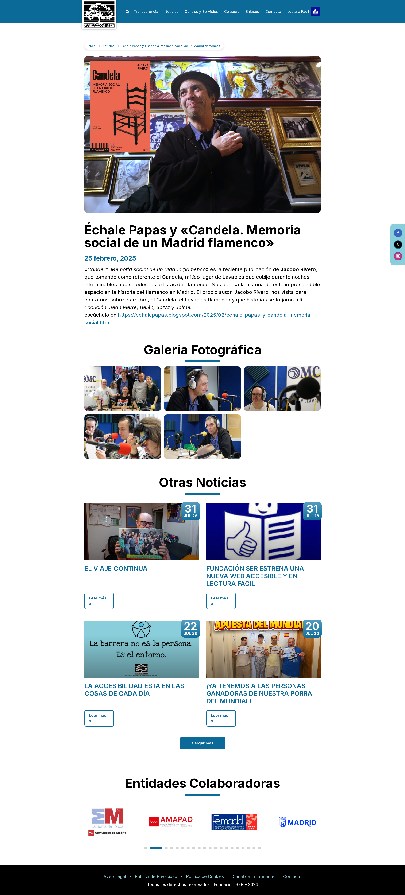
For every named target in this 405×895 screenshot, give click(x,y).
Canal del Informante (253, 876)
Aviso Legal (115, 876)
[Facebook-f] (398, 233)
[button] (127, 11)
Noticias (171, 11)
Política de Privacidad (156, 876)
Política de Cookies (205, 876)
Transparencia (146, 11)
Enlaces (252, 11)
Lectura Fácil (298, 11)
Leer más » (97, 601)
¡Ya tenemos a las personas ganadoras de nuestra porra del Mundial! (259, 693)
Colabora (231, 11)
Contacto (273, 11)
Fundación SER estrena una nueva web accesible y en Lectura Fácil (255, 576)
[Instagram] (398, 256)
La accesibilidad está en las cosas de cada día (134, 689)
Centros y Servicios (201, 11)
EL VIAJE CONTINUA (115, 568)
